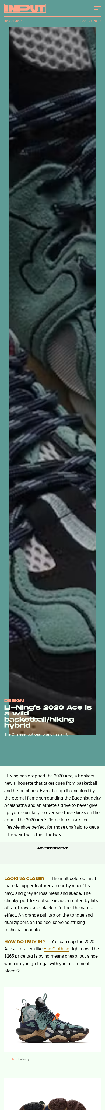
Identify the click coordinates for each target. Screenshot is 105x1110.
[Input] (25, 8)
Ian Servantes (14, 21)
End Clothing (56, 948)
